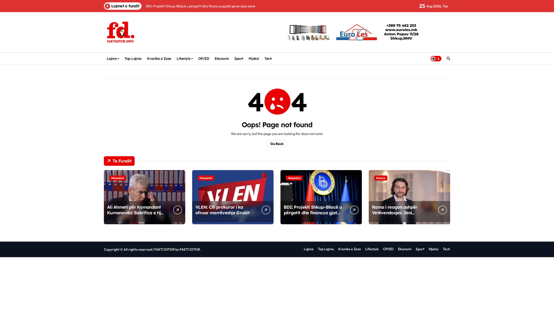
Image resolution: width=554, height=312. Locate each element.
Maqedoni (117, 178)
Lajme (112, 58)
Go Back (277, 143)
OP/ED (203, 58)
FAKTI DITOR (164, 249)
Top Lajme (133, 58)
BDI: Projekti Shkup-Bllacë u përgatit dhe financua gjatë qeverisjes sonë (313, 212)
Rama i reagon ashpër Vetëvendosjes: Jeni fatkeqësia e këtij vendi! (396, 212)
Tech (268, 58)
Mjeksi (254, 58)
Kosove (380, 178)
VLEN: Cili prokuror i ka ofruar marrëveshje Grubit (222, 209)
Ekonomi (222, 58)
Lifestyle (183, 58)
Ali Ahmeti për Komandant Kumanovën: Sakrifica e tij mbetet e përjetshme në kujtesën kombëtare (134, 215)
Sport (238, 58)
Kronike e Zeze (159, 58)
